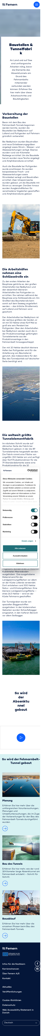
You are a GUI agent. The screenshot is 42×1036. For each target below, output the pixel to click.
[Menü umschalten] (37, 5)
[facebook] (37, 963)
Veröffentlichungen (12, 992)
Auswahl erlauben (20, 556)
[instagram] (37, 968)
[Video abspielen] (21, 737)
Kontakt (6, 979)
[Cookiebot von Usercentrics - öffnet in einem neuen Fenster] (28, 470)
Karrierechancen (10, 969)
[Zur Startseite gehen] (15, 4)
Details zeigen (27, 541)
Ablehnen (20, 563)
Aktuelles (7, 987)
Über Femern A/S (10, 974)
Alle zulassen (20, 548)
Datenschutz (8, 1005)
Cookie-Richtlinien (11, 1000)
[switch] (34, 517)
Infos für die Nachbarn (13, 964)
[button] (5, 828)
